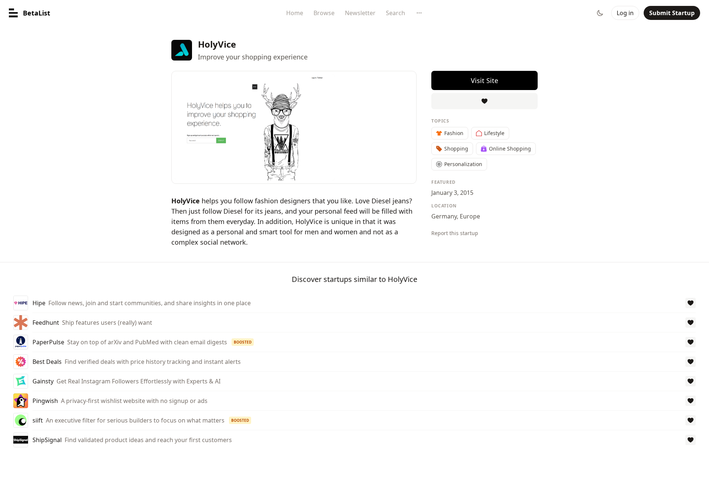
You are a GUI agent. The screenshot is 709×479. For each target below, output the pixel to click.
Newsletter (360, 13)
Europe (470, 216)
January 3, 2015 (452, 193)
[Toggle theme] (600, 13)
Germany (444, 216)
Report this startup (454, 233)
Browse (324, 13)
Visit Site (484, 80)
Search (395, 13)
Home (294, 13)
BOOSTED (242, 342)
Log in (625, 13)
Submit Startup (672, 13)
